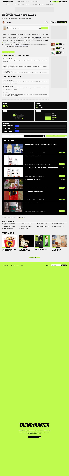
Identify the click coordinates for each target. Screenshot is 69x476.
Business (29, 4)
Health (11, 13)
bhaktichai (54, 22)
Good (36, 4)
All (3, 4)
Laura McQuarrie (9, 22)
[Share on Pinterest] (66, 22)
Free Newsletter (63, 1)
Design (23, 4)
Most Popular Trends (21, 217)
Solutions (27, 1)
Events (32, 1)
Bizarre (47, 4)
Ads (26, 4)
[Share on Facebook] (62, 22)
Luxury (40, 4)
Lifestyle (8, 13)
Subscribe (64, 265)
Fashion (43, 4)
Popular (7, 4)
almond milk (38, 37)
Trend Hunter (4, 13)
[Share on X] (64, 22)
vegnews (51, 22)
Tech (12, 4)
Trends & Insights (20, 1)
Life (15, 4)
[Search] (48, 2)
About (37, 1)
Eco (33, 4)
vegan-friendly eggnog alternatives (20, 44)
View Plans (55, 1)
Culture (19, 4)
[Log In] (51, 2)
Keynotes (51, 4)
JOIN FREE (45, 28)
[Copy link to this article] (58, 22)
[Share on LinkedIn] (60, 22)
